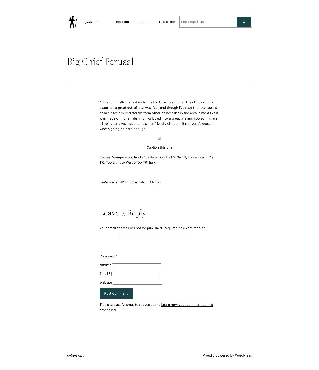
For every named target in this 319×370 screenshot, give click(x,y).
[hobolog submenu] (131, 22)
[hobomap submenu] (153, 22)
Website (106, 282)
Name (105, 265)
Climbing (156, 182)
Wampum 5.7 (122, 157)
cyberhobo (92, 22)
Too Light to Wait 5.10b (124, 162)
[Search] (244, 22)
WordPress (243, 355)
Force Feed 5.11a (201, 157)
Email (105, 274)
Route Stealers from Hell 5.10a (157, 157)
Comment (109, 256)
